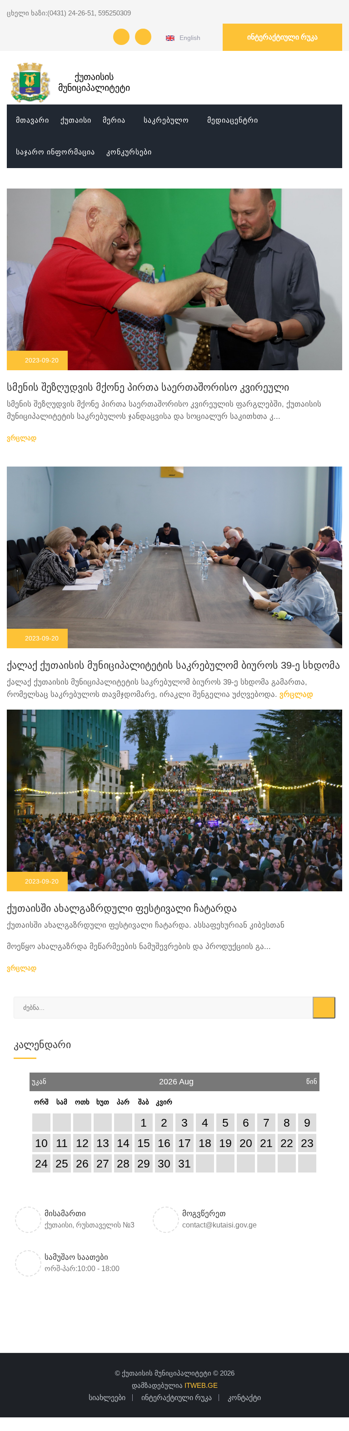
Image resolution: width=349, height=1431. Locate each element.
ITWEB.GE (201, 1385)
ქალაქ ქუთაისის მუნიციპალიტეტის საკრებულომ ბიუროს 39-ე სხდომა (173, 665)
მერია (114, 120)
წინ (311, 1079)
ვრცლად (22, 438)
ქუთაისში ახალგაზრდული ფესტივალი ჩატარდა (122, 908)
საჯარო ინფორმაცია (55, 152)
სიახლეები (107, 1397)
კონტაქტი (244, 1397)
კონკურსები (129, 152)
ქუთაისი (75, 120)
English (188, 37)
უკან (39, 1079)
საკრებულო (166, 120)
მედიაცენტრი (232, 120)
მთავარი (32, 120)
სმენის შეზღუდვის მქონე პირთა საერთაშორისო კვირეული (148, 387)
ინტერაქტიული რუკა (282, 37)
